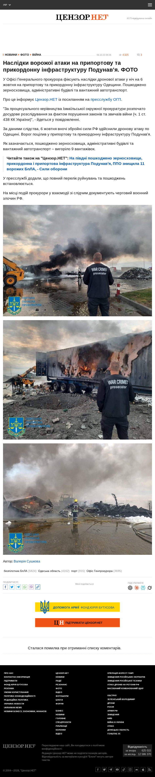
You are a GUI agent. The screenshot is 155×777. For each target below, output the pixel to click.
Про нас (8, 673)
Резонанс (61, 684)
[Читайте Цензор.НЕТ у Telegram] (110, 769)
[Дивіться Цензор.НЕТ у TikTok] (123, 769)
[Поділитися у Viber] (31, 586)
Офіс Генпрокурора (104, 570)
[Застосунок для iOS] (143, 769)
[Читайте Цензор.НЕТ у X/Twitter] (104, 769)
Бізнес (59, 711)
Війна (36, 54)
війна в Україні (115, 722)
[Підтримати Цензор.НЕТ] (77, 623)
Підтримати (10, 681)
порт (78, 570)
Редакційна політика (16, 700)
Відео (59, 692)
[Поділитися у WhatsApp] (24, 586)
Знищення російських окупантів (126, 677)
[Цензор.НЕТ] (82, 17)
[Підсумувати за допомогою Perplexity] (143, 587)
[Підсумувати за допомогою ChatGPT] (130, 587)
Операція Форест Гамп (120, 673)
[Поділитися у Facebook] (5, 586)
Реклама (9, 688)
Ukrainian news (13, 707)
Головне (61, 718)
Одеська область (54, 570)
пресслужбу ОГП (106, 99)
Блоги (59, 700)
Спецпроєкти (63, 722)
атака (110, 726)
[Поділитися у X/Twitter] (11, 586)
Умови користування (16, 692)
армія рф (112, 711)
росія (110, 707)
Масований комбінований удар (125, 688)
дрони (111, 703)
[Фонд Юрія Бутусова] (77, 607)
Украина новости (14, 704)
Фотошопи (62, 696)
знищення (113, 714)
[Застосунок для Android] (136, 769)
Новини (11, 54)
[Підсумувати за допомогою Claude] (136, 587)
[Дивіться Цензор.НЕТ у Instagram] (130, 769)
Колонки (61, 730)
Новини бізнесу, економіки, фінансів (25, 711)
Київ (109, 718)
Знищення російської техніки (124, 681)
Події (58, 681)
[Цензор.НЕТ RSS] (149, 769)
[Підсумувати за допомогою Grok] (149, 587)
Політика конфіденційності (20, 696)
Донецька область (118, 730)
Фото (24, 54)
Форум (59, 704)
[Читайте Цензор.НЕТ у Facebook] (97, 769)
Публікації (61, 726)
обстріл (111, 695)
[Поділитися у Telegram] (18, 586)
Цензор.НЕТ (46, 99)
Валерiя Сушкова (27, 561)
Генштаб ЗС (113, 734)
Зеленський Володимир (121, 699)
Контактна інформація (17, 677)
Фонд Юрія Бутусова (16, 684)
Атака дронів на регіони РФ (123, 684)
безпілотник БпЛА (20, 570)
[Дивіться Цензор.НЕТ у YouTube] (117, 769)
